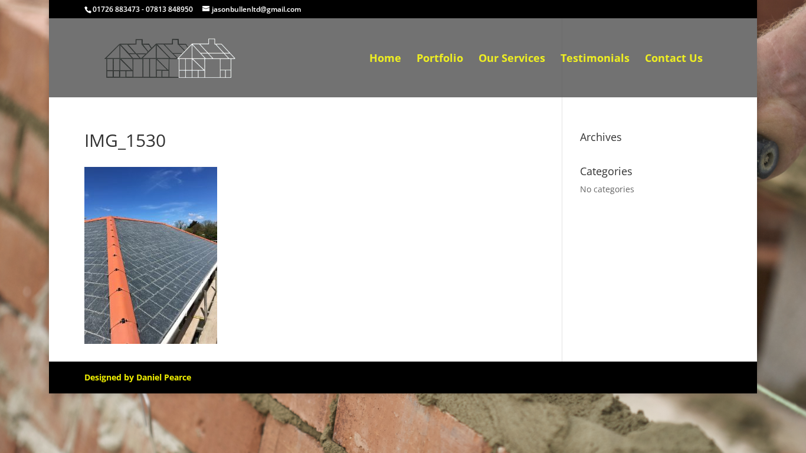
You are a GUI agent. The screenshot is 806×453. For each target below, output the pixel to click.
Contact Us (674, 59)
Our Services (512, 59)
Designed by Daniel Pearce (137, 377)
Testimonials (595, 59)
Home (385, 59)
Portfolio (440, 59)
